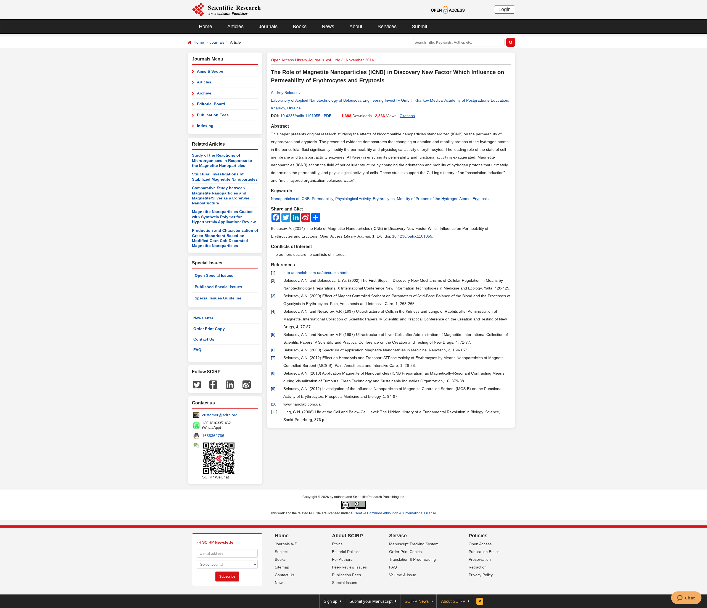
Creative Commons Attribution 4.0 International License (395, 513)
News (328, 26)
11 (274, 412)
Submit (419, 26)
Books (300, 26)
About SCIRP (347, 535)
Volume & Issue (402, 575)
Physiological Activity (353, 198)
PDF (327, 116)
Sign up (330, 601)
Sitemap (282, 567)
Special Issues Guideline (218, 298)
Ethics (337, 544)
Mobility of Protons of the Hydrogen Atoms (433, 198)
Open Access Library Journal (296, 60)
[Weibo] (246, 384)
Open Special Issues (214, 275)
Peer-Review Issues (349, 567)
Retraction (478, 567)
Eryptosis (481, 198)
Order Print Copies (405, 551)
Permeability (322, 198)
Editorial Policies (346, 551)
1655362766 (213, 435)
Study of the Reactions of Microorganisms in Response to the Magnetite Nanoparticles (222, 160)
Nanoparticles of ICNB (290, 198)
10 (274, 404)
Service (398, 535)
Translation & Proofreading (412, 559)
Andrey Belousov (285, 92)
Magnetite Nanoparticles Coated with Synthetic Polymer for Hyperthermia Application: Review (224, 216)
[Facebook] (213, 384)
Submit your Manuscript (370, 601)
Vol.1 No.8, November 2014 (350, 60)
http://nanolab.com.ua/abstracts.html (315, 272)
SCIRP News (417, 601)
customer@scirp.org (220, 415)
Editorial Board (211, 104)
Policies (478, 535)
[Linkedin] (230, 384)
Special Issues (344, 582)
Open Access (480, 544)
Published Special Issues (218, 287)
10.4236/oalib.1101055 (300, 116)
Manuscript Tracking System (414, 544)
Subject (281, 551)
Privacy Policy (481, 575)
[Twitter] (197, 384)
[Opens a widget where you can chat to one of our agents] (686, 598)
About (355, 26)
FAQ (197, 350)
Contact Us (203, 339)
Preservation (480, 559)
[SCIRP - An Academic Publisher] (226, 9)
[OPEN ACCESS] (448, 9)
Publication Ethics (484, 551)
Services (387, 26)
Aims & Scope (210, 71)
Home (205, 26)
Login (504, 9)
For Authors (342, 559)
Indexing (205, 125)
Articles (235, 26)
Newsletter (203, 318)
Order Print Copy (209, 329)
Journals (268, 26)
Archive (204, 93)
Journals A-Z (286, 544)
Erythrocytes (384, 198)
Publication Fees (213, 115)
